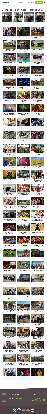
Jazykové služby (20, 2)
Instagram (36, 399)
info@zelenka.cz (20, 398)
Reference (24, 2)
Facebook (33, 399)
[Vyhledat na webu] (34, 2)
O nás (16, 2)
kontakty (28, 400)
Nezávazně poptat (39, 2)
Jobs (29, 2)
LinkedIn (40, 399)
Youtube (44, 399)
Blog (27, 2)
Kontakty (31, 2)
